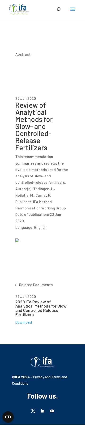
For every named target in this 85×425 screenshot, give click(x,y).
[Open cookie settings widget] (8, 417)
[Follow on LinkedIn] (42, 411)
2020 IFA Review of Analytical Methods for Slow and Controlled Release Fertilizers (40, 308)
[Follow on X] (33, 411)
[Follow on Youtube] (52, 411)
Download (23, 322)
